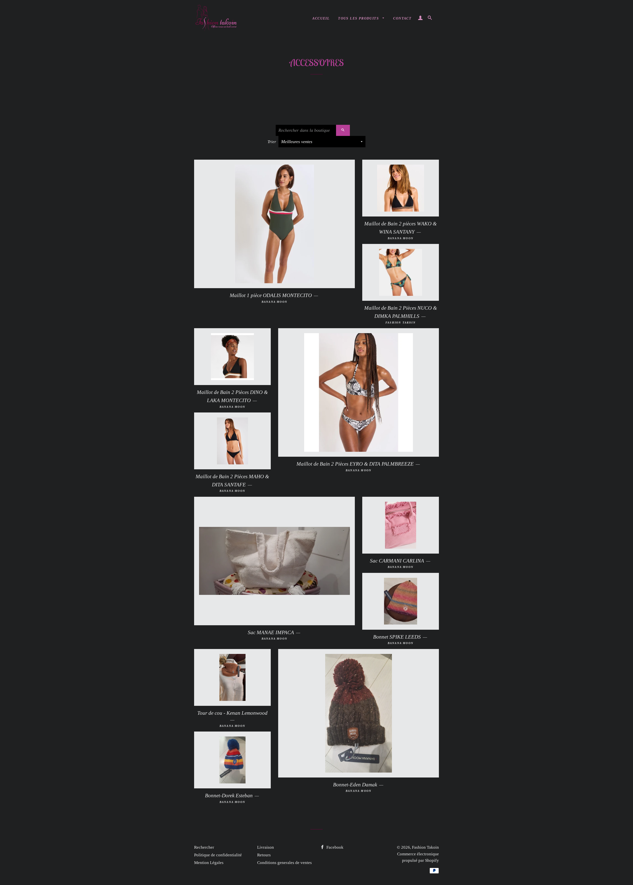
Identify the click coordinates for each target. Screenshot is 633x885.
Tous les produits (359, 18)
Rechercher (204, 847)
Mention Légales (209, 862)
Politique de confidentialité (218, 855)
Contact (402, 18)
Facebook (334, 847)
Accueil (321, 18)
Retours (264, 855)
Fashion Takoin (425, 847)
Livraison (265, 847)
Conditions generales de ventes (284, 862)
